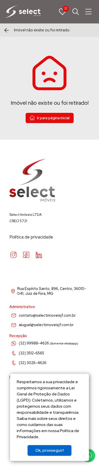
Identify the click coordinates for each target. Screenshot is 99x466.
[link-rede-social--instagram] (13, 255)
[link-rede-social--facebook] (26, 255)
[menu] (88, 12)
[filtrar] (75, 11)
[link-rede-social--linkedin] (39, 255)
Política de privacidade (31, 237)
